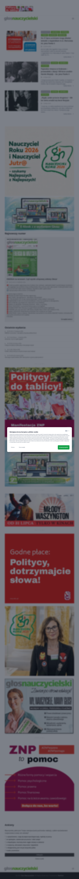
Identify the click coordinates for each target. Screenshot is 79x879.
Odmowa (13, 447)
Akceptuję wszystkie (63, 447)
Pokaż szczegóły (22, 447)
